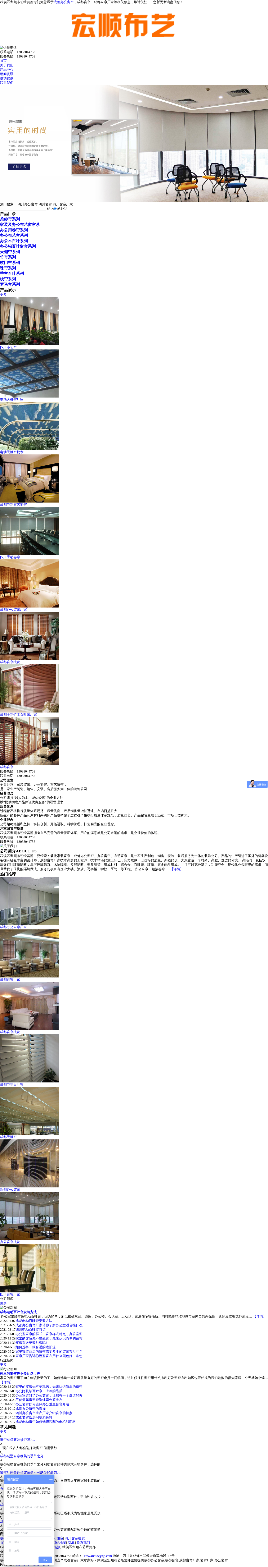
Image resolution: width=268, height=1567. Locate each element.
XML (71, 1542)
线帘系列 (8, 279)
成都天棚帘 (54, 1538)
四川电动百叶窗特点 (30, 1329)
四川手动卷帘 (10, 557)
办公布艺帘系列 (14, 235)
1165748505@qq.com (97, 1556)
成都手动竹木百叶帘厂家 (18, 714)
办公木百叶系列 (14, 241)
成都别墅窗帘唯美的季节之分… (23, 1456)
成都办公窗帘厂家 (13, 609)
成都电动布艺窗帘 (13, 504)
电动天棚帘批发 (11, 452)
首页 (3, 61)
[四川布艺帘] (29, 344)
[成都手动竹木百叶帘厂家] (29, 711)
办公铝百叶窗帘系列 (18, 246)
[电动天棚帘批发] (29, 449)
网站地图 (59, 1542)
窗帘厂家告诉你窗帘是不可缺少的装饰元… (32, 1472)
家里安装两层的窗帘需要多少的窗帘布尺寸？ (48, 1351)
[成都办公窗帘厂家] (29, 606)
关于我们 (6, 65)
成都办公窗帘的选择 (30, 1408)
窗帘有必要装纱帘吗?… (17, 1440)
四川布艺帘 (8, 347)
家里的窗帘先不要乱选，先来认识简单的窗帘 (48, 1338)
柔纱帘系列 (10, 219)
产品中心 (6, 69)
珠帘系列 (8, 268)
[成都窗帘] (29, 764)
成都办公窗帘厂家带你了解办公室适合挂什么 (48, 1325)
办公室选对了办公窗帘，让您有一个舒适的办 (48, 1395)
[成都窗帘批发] (29, 659)
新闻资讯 (6, 74)
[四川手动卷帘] (29, 554)
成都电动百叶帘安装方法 (18, 1312)
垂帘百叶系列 (12, 273)
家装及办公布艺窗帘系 (20, 224)
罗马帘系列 (10, 284)
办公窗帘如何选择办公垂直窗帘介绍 (42, 1404)
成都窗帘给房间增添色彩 (33, 1417)
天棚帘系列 (10, 251)
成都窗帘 (6, 767)
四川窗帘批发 (75, 1538)
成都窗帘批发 (10, 662)
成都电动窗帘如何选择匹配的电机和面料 (45, 1422)
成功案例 (6, 78)
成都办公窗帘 (64, 2)
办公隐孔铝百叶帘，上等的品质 (38, 1391)
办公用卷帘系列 (14, 230)
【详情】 (176, 869)
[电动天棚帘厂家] (29, 396)
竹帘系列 (8, 257)
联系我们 (6, 82)
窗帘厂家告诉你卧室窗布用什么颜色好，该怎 (48, 1356)
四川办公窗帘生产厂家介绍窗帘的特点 (43, 1413)
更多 (3, 294)
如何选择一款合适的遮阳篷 (35, 1347)
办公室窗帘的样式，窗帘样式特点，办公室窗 (48, 1334)
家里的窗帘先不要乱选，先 (20, 1373)
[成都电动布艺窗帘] (29, 501)
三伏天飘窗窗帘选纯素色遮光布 (38, 1400)
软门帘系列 (10, 262)
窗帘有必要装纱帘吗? (31, 1342)
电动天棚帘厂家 (11, 399)
